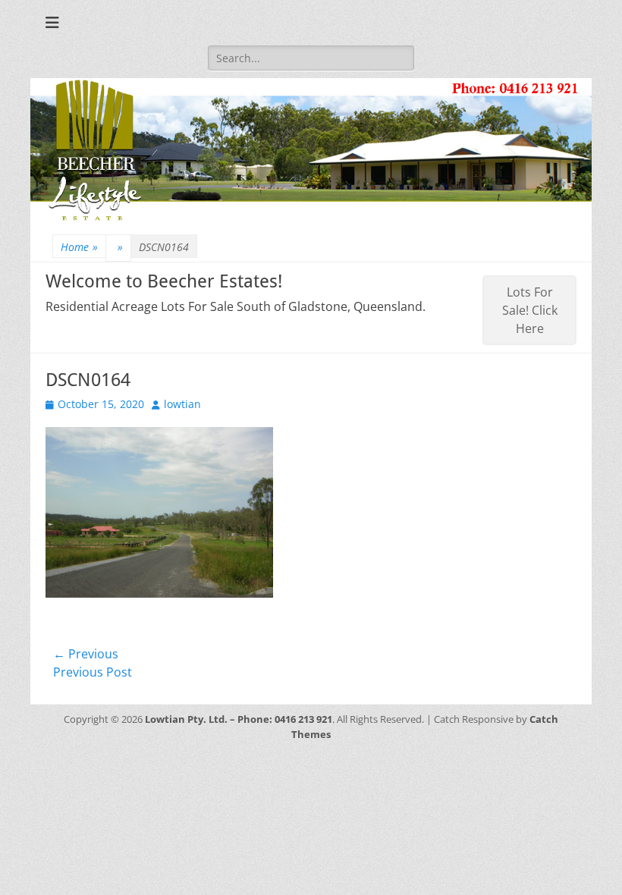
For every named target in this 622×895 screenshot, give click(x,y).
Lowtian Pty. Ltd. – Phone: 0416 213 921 (238, 719)
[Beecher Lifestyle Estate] (311, 218)
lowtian (182, 404)
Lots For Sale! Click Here (530, 310)
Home (79, 247)
